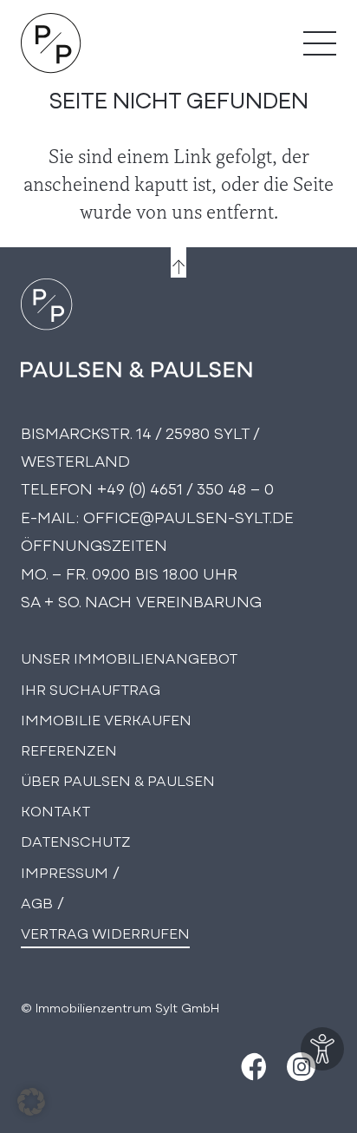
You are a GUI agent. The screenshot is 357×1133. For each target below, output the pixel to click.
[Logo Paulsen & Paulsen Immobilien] (51, 43)
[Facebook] (251, 1066)
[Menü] (320, 43)
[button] (31, 1102)
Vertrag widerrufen (105, 932)
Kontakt (55, 810)
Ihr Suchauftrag (90, 688)
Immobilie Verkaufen (106, 719)
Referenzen (69, 749)
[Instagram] (301, 1066)
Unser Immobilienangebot (129, 657)
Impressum (64, 871)
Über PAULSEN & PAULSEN (118, 779)
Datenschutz (76, 840)
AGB (37, 902)
